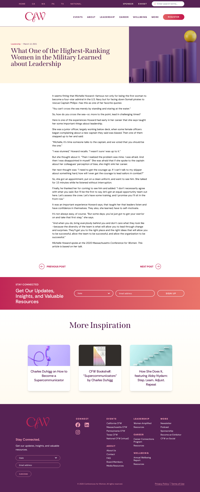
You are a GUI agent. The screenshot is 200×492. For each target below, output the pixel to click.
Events (78, 16)
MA (45, 4)
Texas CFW (112, 434)
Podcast (165, 427)
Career (124, 16)
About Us (111, 450)
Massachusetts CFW (117, 427)
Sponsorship (167, 430)
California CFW (114, 423)
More (155, 16)
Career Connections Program (144, 440)
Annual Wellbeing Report (142, 459)
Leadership (107, 16)
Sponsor (128, 3)
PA (55, 4)
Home (22, 3)
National (77, 4)
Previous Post (56, 266)
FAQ (109, 458)
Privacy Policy (162, 483)
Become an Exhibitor (171, 434)
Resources (139, 427)
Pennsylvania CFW (116, 430)
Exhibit (142, 3)
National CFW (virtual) (118, 438)
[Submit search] (155, 4)
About (91, 16)
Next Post (146, 266)
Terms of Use (177, 483)
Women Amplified (142, 423)
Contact (111, 454)
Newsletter (166, 423)
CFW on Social (168, 438)
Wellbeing (140, 16)
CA (35, 4)
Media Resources (115, 465)
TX (64, 4)
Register (176, 17)
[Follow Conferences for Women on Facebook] (78, 425)
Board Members (115, 461)
